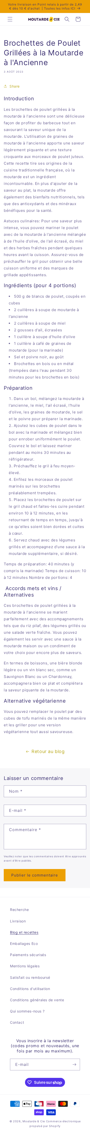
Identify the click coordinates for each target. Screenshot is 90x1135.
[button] (10, 19)
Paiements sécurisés (28, 955)
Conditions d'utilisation (30, 989)
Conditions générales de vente (37, 1000)
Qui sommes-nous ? (27, 1011)
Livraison (18, 921)
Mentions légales (25, 966)
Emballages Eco (24, 943)
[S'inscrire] (74, 1064)
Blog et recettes (24, 932)
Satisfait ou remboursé (30, 977)
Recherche (19, 909)
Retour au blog (48, 751)
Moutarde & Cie (33, 1121)
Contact (17, 1022)
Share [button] (15, 86)
